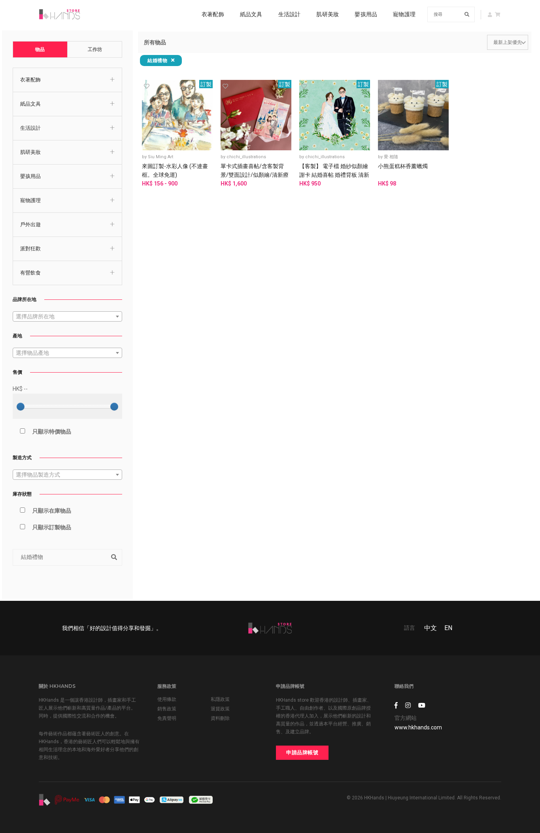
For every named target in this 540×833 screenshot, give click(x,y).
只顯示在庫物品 (51, 510)
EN (448, 628)
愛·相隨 (391, 156)
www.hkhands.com (418, 727)
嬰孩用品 (366, 14)
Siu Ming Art (160, 156)
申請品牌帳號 (302, 752)
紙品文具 (251, 14)
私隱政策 (220, 699)
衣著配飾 (213, 14)
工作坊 (95, 49)
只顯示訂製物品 (51, 527)
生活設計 (289, 14)
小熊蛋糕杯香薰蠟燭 (403, 166)
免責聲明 (166, 718)
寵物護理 (404, 14)
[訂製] (177, 115)
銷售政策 (166, 709)
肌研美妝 (327, 14)
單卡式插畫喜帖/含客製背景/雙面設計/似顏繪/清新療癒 (255, 175)
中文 (430, 628)
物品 (40, 49)
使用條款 (166, 699)
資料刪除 (220, 718)
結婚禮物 (158, 60)
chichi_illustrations (246, 156)
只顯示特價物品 (51, 431)
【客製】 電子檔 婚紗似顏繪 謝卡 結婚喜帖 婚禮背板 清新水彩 (334, 175)
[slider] (21, 407)
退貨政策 (220, 709)
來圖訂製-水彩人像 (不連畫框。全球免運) (175, 170)
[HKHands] (59, 14)
